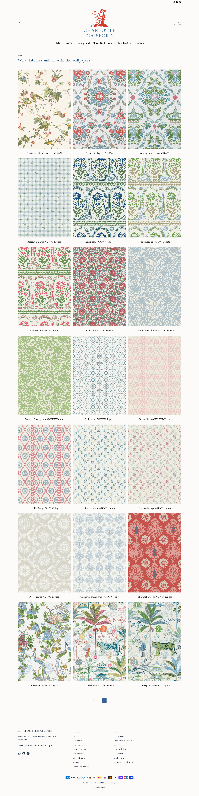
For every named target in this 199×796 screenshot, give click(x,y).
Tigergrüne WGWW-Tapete (155, 685)
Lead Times (77, 740)
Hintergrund (82, 43)
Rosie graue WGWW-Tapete (44, 596)
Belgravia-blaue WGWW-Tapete (44, 241)
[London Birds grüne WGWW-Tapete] (44, 375)
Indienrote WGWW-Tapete (44, 330)
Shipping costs (79, 745)
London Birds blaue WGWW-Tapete (155, 330)
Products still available (123, 740)
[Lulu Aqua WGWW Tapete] (99, 375)
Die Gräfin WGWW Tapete (44, 685)
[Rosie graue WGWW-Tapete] (44, 552)
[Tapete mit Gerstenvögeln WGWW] (44, 109)
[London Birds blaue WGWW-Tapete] (154, 286)
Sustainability (120, 749)
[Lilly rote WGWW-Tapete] (99, 286)
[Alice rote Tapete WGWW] (99, 109)
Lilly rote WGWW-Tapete (99, 330)
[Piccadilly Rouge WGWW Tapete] (44, 464)
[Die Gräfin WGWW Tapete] (44, 641)
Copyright (118, 753)
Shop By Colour (103, 43)
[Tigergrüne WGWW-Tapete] (154, 641)
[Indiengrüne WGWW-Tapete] (154, 197)
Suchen (76, 732)
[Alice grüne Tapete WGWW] (154, 109)
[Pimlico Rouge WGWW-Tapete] (154, 464)
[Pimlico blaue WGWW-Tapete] (99, 464)
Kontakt (76, 762)
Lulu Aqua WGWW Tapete (99, 419)
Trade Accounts (79, 749)
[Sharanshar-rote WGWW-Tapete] (154, 552)
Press (116, 732)
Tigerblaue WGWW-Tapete (99, 685)
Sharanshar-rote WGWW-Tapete (155, 596)
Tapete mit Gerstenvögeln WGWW (44, 153)
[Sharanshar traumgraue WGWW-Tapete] (99, 552)
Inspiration (125, 43)
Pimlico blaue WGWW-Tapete (99, 508)
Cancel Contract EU (81, 766)
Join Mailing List (80, 758)
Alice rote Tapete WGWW (99, 153)
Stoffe (68, 43)
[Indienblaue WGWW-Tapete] (99, 197)
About (140, 43)
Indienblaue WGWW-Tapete (100, 241)
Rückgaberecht (79, 753)
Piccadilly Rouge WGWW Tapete (44, 508)
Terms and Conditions (123, 762)
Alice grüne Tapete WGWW (155, 153)
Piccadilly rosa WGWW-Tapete (155, 419)
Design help (119, 758)
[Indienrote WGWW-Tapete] (44, 286)
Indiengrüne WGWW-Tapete (155, 241)
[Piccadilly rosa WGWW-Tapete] (154, 375)
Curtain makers (120, 736)
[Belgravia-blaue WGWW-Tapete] (44, 197)
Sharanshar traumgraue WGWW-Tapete (99, 596)
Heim (58, 43)
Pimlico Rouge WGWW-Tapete (154, 508)
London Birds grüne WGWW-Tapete (44, 419)
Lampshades (119, 745)
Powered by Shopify (99, 787)
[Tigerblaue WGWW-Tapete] (99, 641)
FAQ (74, 736)
